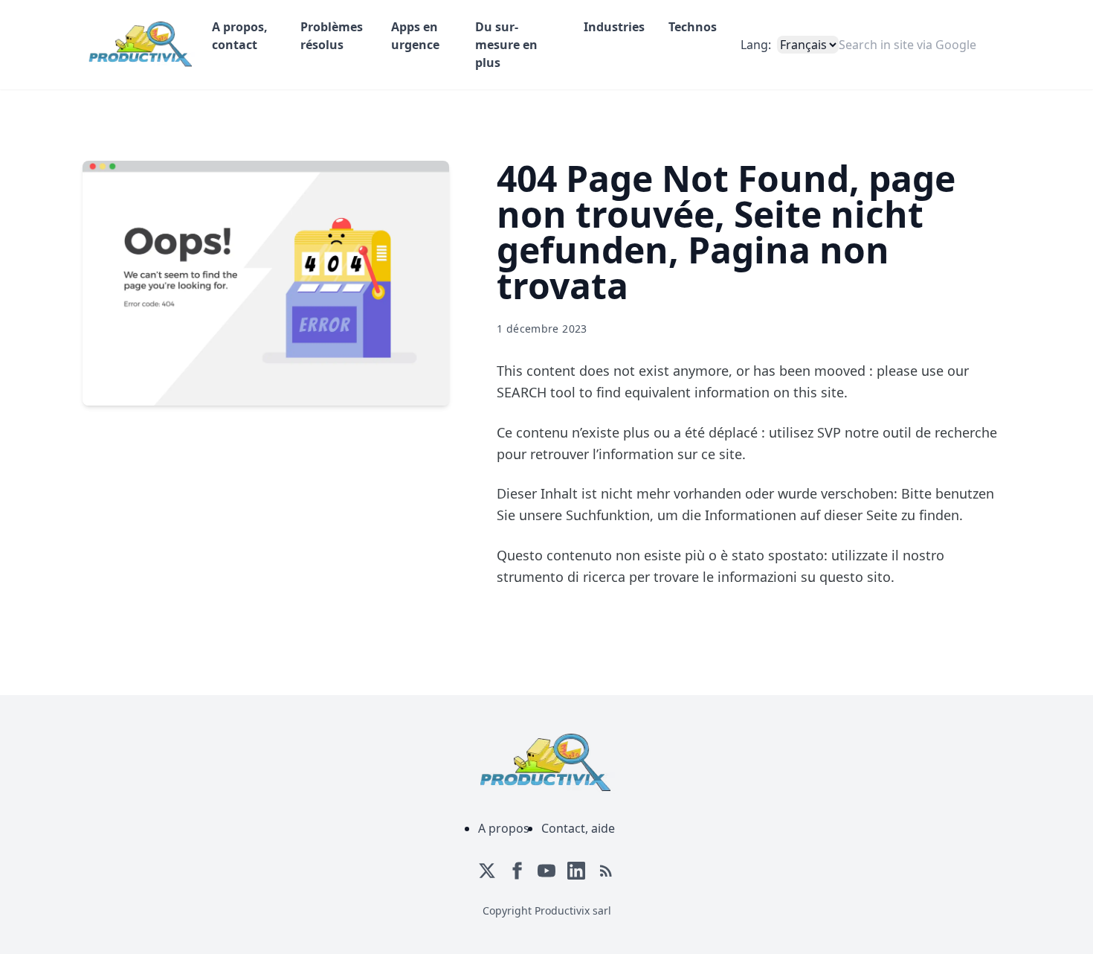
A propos (503, 828)
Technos (692, 27)
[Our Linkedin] (576, 871)
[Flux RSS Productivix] (606, 871)
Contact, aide (578, 828)
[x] (487, 871)
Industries (614, 27)
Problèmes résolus (331, 36)
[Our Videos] (546, 871)
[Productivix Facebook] (517, 871)
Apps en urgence (415, 36)
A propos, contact (240, 36)
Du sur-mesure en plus (506, 45)
